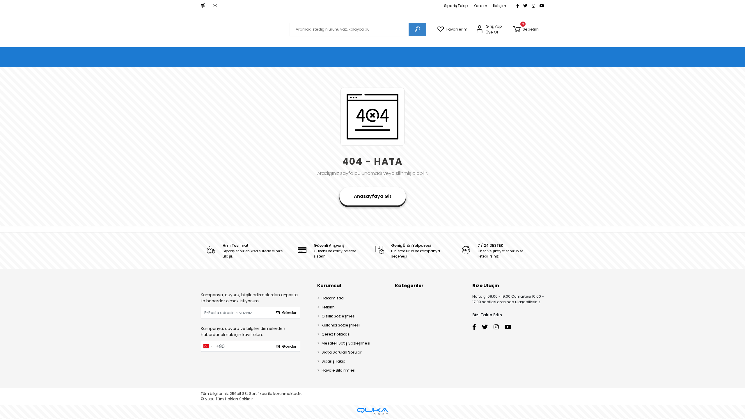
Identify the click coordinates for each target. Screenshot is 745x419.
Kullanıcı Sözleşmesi (341, 325)
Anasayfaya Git (372, 196)
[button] (525, 29)
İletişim (499, 5)
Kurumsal (329, 285)
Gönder (289, 312)
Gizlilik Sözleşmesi (339, 316)
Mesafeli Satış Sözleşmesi (346, 343)
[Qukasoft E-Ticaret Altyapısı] (372, 411)
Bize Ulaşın (485, 285)
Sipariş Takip (456, 5)
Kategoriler (409, 285)
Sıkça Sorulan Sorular (342, 352)
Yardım (480, 5)
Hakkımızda (333, 298)
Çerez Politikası (336, 334)
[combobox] (207, 346)
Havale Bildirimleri (338, 370)
